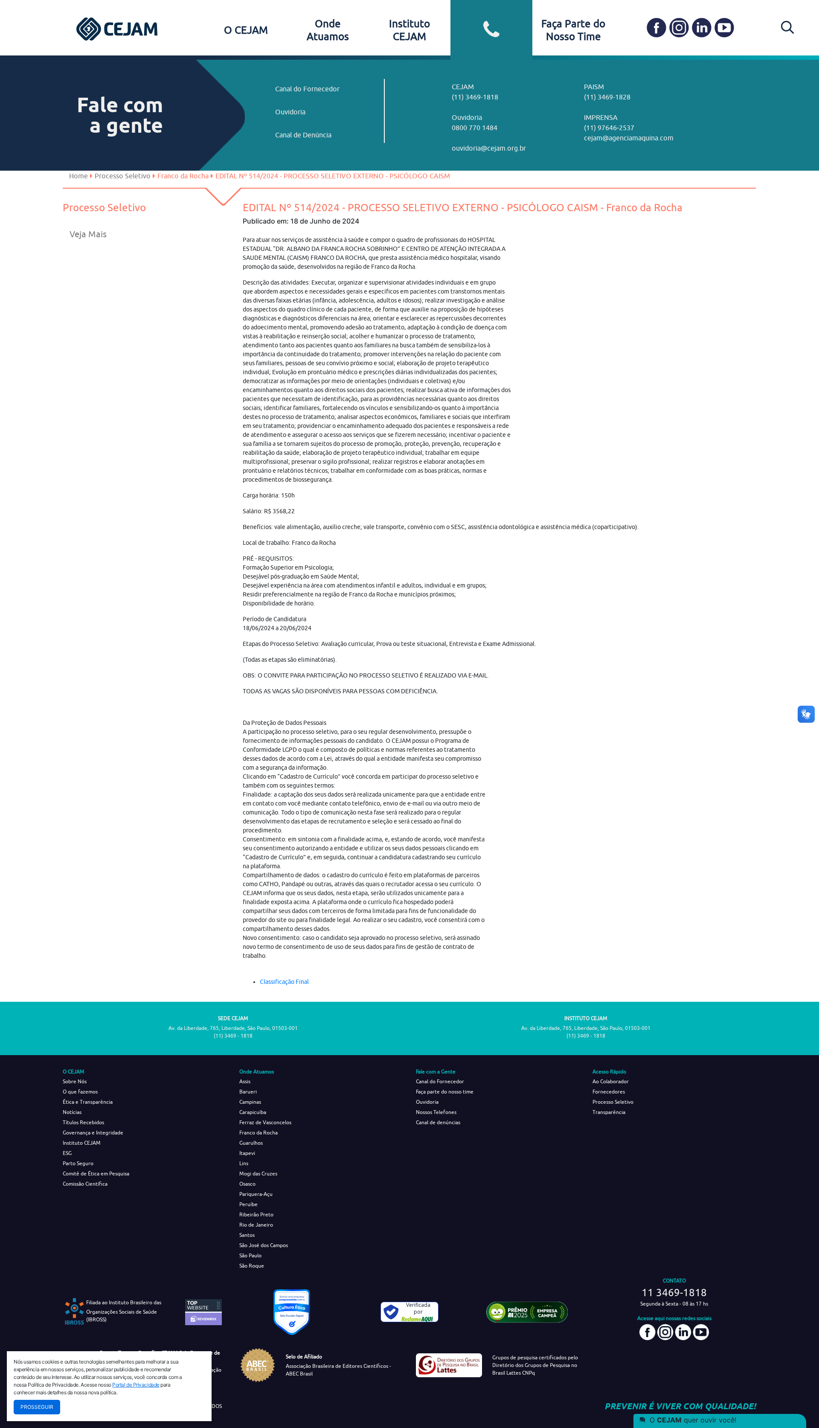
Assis (244, 1081)
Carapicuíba (252, 1112)
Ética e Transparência (88, 1102)
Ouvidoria (290, 112)
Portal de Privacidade (136, 1384)
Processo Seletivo (123, 176)
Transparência (608, 1112)
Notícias (72, 1112)
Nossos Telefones (436, 1112)
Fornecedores (608, 1091)
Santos (247, 1235)
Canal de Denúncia (303, 135)
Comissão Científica (85, 1184)
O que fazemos (80, 1091)
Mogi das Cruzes (258, 1173)
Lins (243, 1163)
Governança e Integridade (93, 1132)
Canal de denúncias (438, 1122)
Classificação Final (284, 981)
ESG (67, 1153)
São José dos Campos (263, 1245)
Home (78, 176)
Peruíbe (248, 1204)
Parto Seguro (78, 1163)
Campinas (250, 1102)
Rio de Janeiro (256, 1225)
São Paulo (250, 1255)
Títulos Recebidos (83, 1122)
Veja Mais (88, 234)
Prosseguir (36, 1407)
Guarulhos (251, 1143)
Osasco (247, 1184)
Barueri (248, 1091)
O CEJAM (246, 30)
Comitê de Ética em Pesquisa (96, 1173)
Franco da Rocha (258, 1132)
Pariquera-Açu (256, 1194)
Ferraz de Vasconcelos (265, 1122)
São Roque (251, 1265)
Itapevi (247, 1153)
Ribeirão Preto (256, 1214)
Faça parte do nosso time (444, 1091)
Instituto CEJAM (82, 1143)
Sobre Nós (75, 1081)
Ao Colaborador (610, 1081)
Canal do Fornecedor (307, 89)
